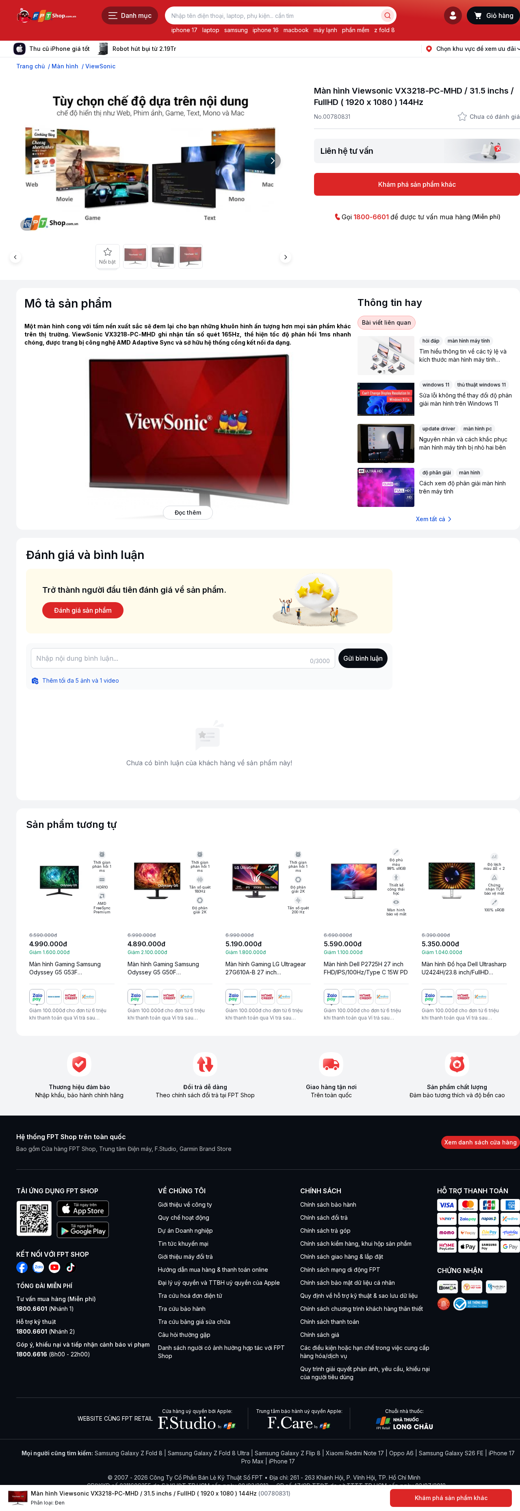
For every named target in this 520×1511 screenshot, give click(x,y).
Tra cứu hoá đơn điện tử (190, 1295)
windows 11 (435, 385)
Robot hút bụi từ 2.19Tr (144, 48)
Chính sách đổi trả (324, 1217)
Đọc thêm (188, 512)
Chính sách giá (319, 1334)
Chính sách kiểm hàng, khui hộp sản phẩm (356, 1243)
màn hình (469, 472)
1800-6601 (371, 217)
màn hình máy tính (469, 341)
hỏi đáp (431, 341)
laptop (210, 29)
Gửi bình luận (363, 658)
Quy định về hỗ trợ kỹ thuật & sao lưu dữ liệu (359, 1295)
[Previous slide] (15, 257)
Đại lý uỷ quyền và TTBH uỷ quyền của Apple (219, 1282)
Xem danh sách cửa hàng (480, 1142)
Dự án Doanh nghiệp (185, 1230)
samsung (236, 29)
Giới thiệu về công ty (185, 1204)
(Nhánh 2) (45, 1331)
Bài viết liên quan (386, 322)
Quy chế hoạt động (183, 1217)
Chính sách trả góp (325, 1230)
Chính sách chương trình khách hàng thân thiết (361, 1308)
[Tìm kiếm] (387, 15)
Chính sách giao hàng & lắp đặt (341, 1256)
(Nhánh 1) (45, 1308)
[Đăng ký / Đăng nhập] (453, 15)
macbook (296, 29)
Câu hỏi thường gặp (184, 1334)
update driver (438, 429)
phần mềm (355, 29)
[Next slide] (182, 49)
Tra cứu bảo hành (182, 1308)
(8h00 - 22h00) (53, 1354)
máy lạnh (325, 29)
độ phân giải (436, 472)
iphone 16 (266, 29)
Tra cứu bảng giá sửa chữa (194, 1321)
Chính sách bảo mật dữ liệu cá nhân (347, 1282)
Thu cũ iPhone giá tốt (59, 48)
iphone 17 (184, 29)
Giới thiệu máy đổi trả (185, 1256)
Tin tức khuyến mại (183, 1243)
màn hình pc (478, 429)
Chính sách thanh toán (329, 1321)
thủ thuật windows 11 (481, 385)
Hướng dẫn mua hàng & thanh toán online (213, 1269)
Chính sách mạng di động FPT (340, 1269)
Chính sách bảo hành (328, 1204)
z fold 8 (384, 29)
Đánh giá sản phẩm (83, 610)
